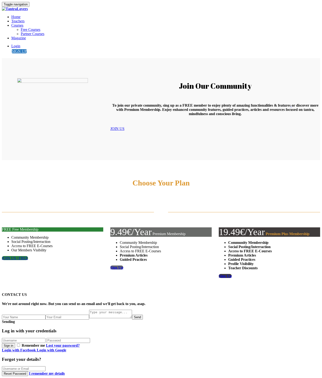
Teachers (18, 21)
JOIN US (117, 129)
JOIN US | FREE (15, 258)
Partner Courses (32, 34)
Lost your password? (63, 345)
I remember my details (47, 373)
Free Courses (30, 30)
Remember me (33, 345)
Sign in (8, 345)
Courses (17, 25)
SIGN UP (19, 51)
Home (16, 17)
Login (15, 46)
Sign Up (116, 267)
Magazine (18, 38)
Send (137, 317)
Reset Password (15, 373)
